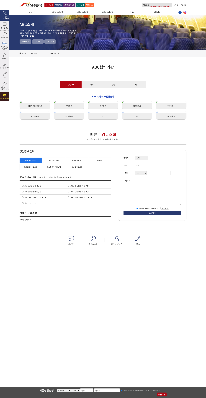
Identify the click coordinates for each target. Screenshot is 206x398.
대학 (92, 84)
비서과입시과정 (77, 160)
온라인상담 (25, 41)
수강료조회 (50, 41)
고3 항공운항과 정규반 (32, 185)
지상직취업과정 (77, 167)
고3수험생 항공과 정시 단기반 (81, 197)
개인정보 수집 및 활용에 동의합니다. (135, 390)
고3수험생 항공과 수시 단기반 (35, 197)
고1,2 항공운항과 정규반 (79, 185)
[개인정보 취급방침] (154, 390)
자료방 (132, 12)
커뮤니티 (157, 12)
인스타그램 (184, 12)
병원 (114, 84)
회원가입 (183, 5)
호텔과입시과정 (53, 160)
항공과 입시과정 (57, 12)
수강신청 (38, 41)
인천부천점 (69, 5)
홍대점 (58, 5)
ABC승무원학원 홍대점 (31, 4)
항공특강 (100, 160)
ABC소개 (32, 12)
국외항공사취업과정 (54, 167)
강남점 (49, 5)
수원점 (80, 5)
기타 (135, 84)
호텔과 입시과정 (82, 12)
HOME (25, 53)
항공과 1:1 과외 (30, 203)
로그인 (176, 5)
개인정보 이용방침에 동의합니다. (149, 208)
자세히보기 (165, 208)
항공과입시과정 (30, 160)
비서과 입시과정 (107, 12)
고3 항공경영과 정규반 (32, 191)
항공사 (71, 84)
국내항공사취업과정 (31, 167)
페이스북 (180, 12)
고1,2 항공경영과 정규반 (79, 191)
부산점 (89, 5)
